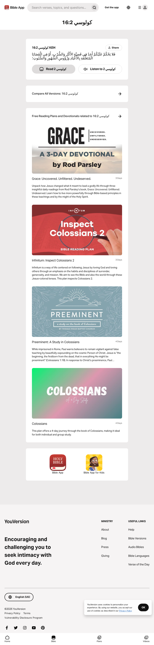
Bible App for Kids (94, 472)
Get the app (112, 7)
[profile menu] (142, 7)
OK (143, 607)
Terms (26, 613)
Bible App (57, 472)
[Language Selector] (128, 7)
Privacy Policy (12, 613)
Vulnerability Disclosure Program (23, 617)
